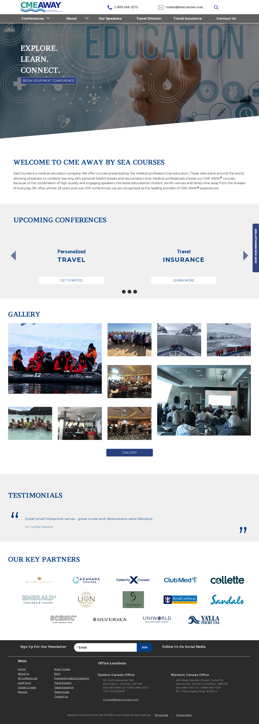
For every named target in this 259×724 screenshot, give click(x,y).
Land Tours (24, 682)
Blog (57, 673)
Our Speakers (110, 18)
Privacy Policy (184, 715)
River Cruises (62, 669)
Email (83, 647)
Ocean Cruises (27, 687)
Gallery (129, 452)
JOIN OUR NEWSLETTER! (255, 246)
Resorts (22, 691)
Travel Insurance (187, 18)
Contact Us (226, 18)
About (71, 18)
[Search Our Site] (216, 7)
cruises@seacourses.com (184, 7)
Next (251, 259)
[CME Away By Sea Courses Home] (41, 6)
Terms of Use (161, 715)
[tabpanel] (71, 257)
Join (144, 647)
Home (22, 669)
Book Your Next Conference (48, 81)
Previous (7, 252)
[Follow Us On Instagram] (221, 646)
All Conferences (27, 678)
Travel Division (149, 18)
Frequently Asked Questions (71, 678)
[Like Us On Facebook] (233, 646)
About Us (23, 673)
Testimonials (61, 691)
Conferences (33, 18)
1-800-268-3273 (126, 7)
